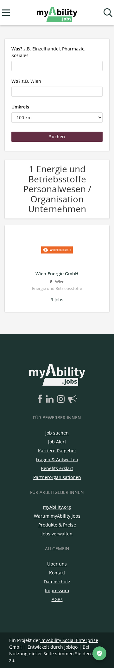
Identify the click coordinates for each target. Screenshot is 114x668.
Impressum (57, 590)
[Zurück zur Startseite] (57, 13)
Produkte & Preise (57, 525)
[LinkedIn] (51, 399)
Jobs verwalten (57, 534)
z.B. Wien (26, 81)
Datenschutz (57, 582)
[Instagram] (62, 399)
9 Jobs (57, 300)
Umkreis (20, 107)
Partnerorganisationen (57, 477)
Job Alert (57, 442)
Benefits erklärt (57, 468)
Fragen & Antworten (57, 459)
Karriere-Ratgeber (57, 451)
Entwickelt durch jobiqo (53, 647)
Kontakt (57, 573)
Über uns (57, 564)
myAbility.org (57, 507)
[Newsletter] (72, 399)
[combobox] (57, 66)
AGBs (57, 599)
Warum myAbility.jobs (57, 516)
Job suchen (57, 433)
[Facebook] (41, 399)
